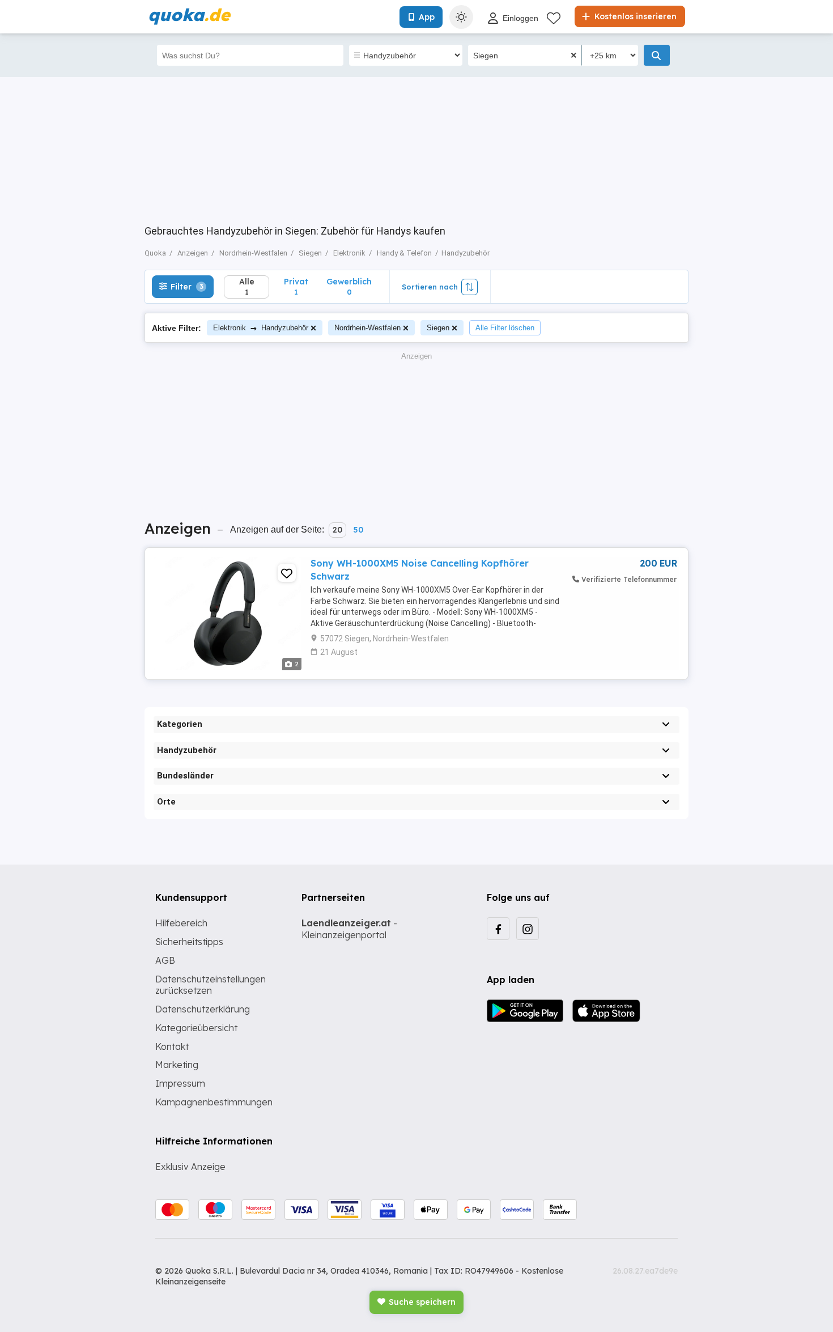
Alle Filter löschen (504, 328)
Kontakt (172, 1046)
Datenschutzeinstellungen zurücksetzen (210, 985)
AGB (165, 960)
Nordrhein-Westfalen (367, 328)
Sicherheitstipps (189, 941)
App (427, 17)
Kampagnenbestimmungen (214, 1102)
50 (358, 530)
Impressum (180, 1083)
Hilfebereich (181, 923)
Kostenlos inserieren (634, 16)
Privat (296, 286)
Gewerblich (349, 286)
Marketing (176, 1064)
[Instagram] (527, 928)
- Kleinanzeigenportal (349, 929)
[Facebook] (498, 928)
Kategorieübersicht (196, 1027)
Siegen (438, 328)
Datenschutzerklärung (202, 1009)
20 (337, 530)
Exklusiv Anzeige (190, 1166)
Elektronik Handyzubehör (260, 328)
